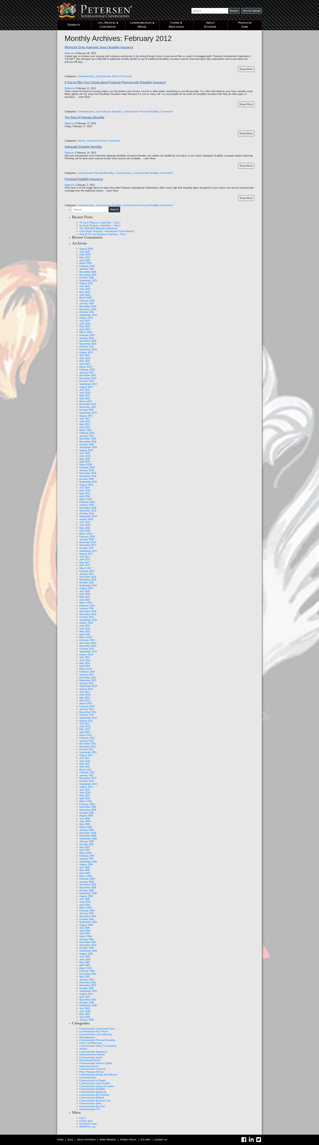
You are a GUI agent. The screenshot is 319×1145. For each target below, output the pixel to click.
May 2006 (84, 870)
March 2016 (85, 602)
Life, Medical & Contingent (108, 25)
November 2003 (87, 945)
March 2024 (85, 332)
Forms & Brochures (176, 25)
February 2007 (87, 855)
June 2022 (84, 392)
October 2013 (86, 683)
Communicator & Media (142, 25)
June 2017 (84, 559)
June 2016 (84, 594)
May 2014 (84, 663)
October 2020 (86, 444)
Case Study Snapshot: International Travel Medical (106, 231)
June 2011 (84, 761)
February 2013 (87, 706)
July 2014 (84, 657)
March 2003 (85, 968)
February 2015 (87, 640)
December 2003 (87, 942)
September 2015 (88, 620)
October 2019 (86, 479)
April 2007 (84, 850)
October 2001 (86, 988)
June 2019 (84, 490)
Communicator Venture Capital (95, 1063)
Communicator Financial (92, 1069)
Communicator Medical (91, 1097)
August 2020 (86, 450)
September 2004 (88, 922)
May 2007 (84, 847)
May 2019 (84, 493)
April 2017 (84, 565)
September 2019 (88, 481)
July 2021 (84, 418)
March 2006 (85, 876)
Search (234, 10)
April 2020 (84, 461)
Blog (70, 1139)
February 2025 (87, 300)
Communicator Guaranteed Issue (97, 1028)
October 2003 (86, 947)
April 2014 (84, 666)
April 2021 (84, 427)
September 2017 (88, 551)
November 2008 (87, 835)
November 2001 (87, 985)
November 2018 (87, 510)
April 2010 (84, 798)
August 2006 (86, 864)
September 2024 (88, 315)
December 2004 (87, 916)
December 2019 (87, 473)
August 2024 (86, 317)
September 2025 (88, 280)
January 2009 (86, 830)
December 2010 (87, 778)
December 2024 (87, 306)
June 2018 (84, 525)
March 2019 (85, 499)
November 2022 (87, 378)
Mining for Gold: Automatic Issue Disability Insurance (99, 47)
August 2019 (86, 484)
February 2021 (87, 433)
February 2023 (87, 369)
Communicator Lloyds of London (96, 1086)
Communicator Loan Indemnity (95, 1034)
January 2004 (86, 939)
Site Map (145, 1139)
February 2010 (87, 804)
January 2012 (86, 740)
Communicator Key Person (93, 1031)
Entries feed (85, 1121)
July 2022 (84, 389)
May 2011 (84, 763)
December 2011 (87, 743)
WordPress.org (87, 1126)
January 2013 (86, 709)
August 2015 (86, 622)
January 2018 (86, 539)
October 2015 (86, 617)
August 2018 (86, 519)
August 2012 (86, 720)
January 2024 (86, 338)
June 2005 (84, 902)
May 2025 (84, 292)
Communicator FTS (89, 1109)
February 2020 (87, 467)
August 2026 (86, 248)
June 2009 (84, 821)
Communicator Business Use (95, 1100)
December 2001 (87, 982)
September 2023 (88, 349)
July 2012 (84, 723)
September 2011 (88, 752)
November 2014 (87, 645)
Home (60, 1139)
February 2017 (87, 571)
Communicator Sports (91, 1057)
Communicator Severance (93, 1051)
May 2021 (84, 424)
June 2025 (84, 289)
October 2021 (86, 409)
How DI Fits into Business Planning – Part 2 (102, 234)
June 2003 (84, 959)
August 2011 (86, 755)
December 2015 (87, 611)
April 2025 (84, 295)
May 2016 (84, 597)
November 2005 (87, 887)
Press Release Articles (91, 1071)
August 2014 (86, 654)
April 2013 (84, 700)
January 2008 (86, 841)
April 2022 (84, 398)
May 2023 (84, 361)
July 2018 (84, 522)
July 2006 (84, 867)
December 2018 (87, 507)
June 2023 (84, 358)
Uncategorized (87, 1037)
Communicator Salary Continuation (97, 1045)
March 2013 (85, 703)
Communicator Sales (107, 76)
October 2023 (86, 346)
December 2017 (87, 542)
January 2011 (86, 775)
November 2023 (87, 343)
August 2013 (86, 689)
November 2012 (87, 712)
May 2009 (84, 824)
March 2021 (85, 430)
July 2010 (84, 789)
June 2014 (84, 660)
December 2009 (87, 807)
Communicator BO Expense (94, 1095)
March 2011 (85, 769)
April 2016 (84, 600)
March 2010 (85, 801)
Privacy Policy (128, 1139)
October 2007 (86, 844)
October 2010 (86, 781)
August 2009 (86, 815)
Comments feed (87, 1123)
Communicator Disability (109, 111)
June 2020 (84, 456)
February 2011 (87, 772)
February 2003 (87, 971)
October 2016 (86, 582)
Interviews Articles (97, 140)
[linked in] (251, 1140)
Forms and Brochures (90, 1043)
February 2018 (87, 536)
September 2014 (88, 651)
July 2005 (84, 899)
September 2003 (88, 950)
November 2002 (87, 973)
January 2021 (86, 435)
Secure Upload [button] (251, 10)
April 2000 (84, 1017)
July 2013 (84, 692)
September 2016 (88, 585)
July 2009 (84, 818)
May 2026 (84, 257)
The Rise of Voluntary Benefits (84, 117)
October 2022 (86, 381)
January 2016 (86, 608)
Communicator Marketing (92, 1092)
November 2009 (87, 809)
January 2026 (86, 269)
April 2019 (84, 496)
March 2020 (85, 464)
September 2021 (88, 412)
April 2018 (84, 530)
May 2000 (84, 1014)
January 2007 (86, 858)
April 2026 (84, 260)
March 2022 (85, 401)
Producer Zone (245, 25)
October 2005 (86, 890)
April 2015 (84, 634)
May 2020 (84, 459)
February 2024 (87, 335)
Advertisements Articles (92, 1054)
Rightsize (70, 53)
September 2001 (88, 991)
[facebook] (243, 1140)
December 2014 (87, 643)
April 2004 (84, 933)
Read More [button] (246, 69)
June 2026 (84, 254)
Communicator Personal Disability (141, 111)
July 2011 (84, 758)
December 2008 (87, 833)
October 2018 (86, 513)
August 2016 (86, 588)
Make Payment (108, 1139)
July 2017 (84, 556)
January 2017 (86, 573)
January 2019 (86, 504)
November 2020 (87, 441)
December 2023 (87, 340)
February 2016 (87, 605)
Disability (73, 25)
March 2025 (85, 297)
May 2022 (84, 395)
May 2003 (84, 962)
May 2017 (84, 562)
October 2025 (86, 277)
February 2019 (87, 502)
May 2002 (84, 976)
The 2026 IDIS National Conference (98, 228)
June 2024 (84, 323)
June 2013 (84, 694)
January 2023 (86, 372)
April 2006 (84, 873)
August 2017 (86, 553)
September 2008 (88, 838)
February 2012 (87, 738)
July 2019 (84, 487)
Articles (81, 140)
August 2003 (86, 953)
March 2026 (85, 263)
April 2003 (84, 965)
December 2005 (87, 884)
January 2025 (86, 303)
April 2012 (84, 732)
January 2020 (86, 470)
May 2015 (84, 631)
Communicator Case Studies (94, 1083)
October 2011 (86, 749)
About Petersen (210, 25)
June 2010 (84, 792)
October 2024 (86, 312)
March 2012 (85, 735)
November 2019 (87, 476)
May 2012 (84, 729)
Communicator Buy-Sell (92, 1106)
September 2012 (88, 717)
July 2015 (84, 625)
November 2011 (87, 746)
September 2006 (88, 861)
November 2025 (87, 274)
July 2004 (84, 927)
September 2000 (88, 1005)
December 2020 (87, 438)
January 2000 (86, 1019)
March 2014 (85, 669)
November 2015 (87, 614)
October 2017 (86, 548)
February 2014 (87, 671)
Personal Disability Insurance (84, 179)
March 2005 (85, 907)
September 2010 (88, 784)
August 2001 (86, 994)
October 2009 (86, 812)
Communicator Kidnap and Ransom (98, 1074)
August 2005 (86, 896)
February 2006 (87, 878)
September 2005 (88, 893)
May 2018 (84, 528)
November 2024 (87, 309)
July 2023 (84, 355)
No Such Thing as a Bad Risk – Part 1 (99, 225)
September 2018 (88, 516)
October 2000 (86, 1002)
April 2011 (84, 766)
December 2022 (87, 375)
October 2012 (86, 714)
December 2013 (87, 677)
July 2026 (84, 251)
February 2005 (87, 910)
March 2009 (85, 827)
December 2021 (87, 404)
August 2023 (86, 352)
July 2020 (84, 453)
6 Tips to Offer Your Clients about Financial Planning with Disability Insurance (115, 82)
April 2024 (84, 329)
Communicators (86, 76)
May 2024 (84, 326)
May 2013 (84, 697)
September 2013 (88, 686)
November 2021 (87, 407)
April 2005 (84, 904)
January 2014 (86, 674)
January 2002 (86, 979)
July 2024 (84, 320)
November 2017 (87, 545)
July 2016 (84, 591)
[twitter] (258, 1140)
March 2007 (85, 853)
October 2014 (86, 648)
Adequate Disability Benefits (83, 146)
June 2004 (84, 930)
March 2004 (85, 936)
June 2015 (84, 628)
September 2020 (88, 447)
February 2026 (87, 266)
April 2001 (84, 997)
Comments (126, 76)
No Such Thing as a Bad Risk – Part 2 (99, 222)
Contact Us (160, 1139)
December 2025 (87, 271)
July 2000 (84, 1008)
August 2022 (86, 387)
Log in (82, 1118)
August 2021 (86, 415)
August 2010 (86, 786)
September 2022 (88, 384)
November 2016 (87, 579)
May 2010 (84, 795)
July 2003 (84, 956)
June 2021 (84, 421)
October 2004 (86, 919)
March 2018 (85, 533)
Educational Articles (90, 1060)
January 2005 (86, 913)
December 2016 (87, 576)
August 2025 (86, 283)
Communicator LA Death (92, 1080)
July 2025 (84, 286)
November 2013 (87, 680)
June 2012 (84, 726)
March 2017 (85, 568)
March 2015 (85, 637)
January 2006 (86, 881)
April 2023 (84, 364)
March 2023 (85, 366)
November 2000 (87, 999)
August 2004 (86, 925)
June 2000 (84, 1011)
